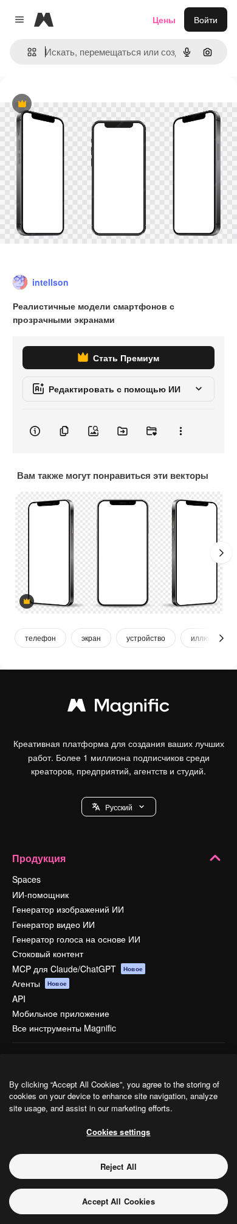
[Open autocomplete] (27, 52)
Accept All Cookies (118, 1201)
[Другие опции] (180, 431)
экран (91, 637)
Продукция (39, 858)
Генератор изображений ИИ (68, 909)
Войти (206, 19)
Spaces (26, 879)
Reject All (118, 1166)
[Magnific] (118, 708)
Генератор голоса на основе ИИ (76, 939)
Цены (164, 19)
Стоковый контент (47, 953)
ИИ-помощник (40, 894)
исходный (81, 104)
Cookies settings (118, 1131)
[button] (118, 806)
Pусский (118, 807)
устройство (145, 637)
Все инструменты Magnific (64, 1028)
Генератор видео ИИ (53, 924)
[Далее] (221, 553)
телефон (40, 637)
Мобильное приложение (60, 1013)
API (19, 998)
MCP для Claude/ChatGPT (77, 969)
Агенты (39, 983)
